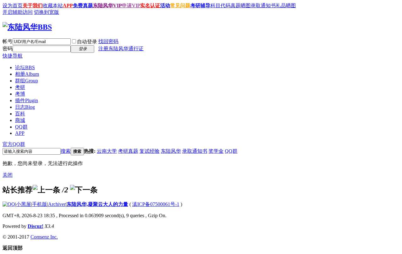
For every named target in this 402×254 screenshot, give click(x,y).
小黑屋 (23, 204)
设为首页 (13, 5)
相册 (27, 74)
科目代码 (220, 5)
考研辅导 (200, 5)
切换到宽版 (46, 12)
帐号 (8, 41)
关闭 (8, 175)
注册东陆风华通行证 (121, 48)
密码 (8, 48)
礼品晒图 (286, 5)
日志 (25, 107)
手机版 (39, 204)
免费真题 (83, 5)
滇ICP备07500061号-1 (155, 204)
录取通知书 (263, 5)
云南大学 (107, 151)
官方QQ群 (14, 144)
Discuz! (35, 226)
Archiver (57, 204)
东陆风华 (171, 151)
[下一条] (84, 190)
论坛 (25, 67)
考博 (20, 94)
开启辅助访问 (18, 12)
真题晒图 (241, 5)
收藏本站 (53, 5)
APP (68, 5)
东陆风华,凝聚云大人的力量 (97, 204)
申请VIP (131, 5)
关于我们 (33, 5)
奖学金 (216, 151)
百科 (20, 113)
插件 (26, 100)
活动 (165, 5)
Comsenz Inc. (44, 237)
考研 (20, 87)
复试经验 (149, 151)
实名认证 (150, 5)
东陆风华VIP (107, 5)
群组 (26, 80)
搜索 (66, 151)
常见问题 (180, 5)
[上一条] (46, 190)
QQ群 (21, 127)
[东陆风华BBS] (27, 27)
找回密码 (108, 41)
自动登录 (87, 41)
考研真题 (128, 151)
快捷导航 (13, 55)
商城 (20, 120)
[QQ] (9, 204)
